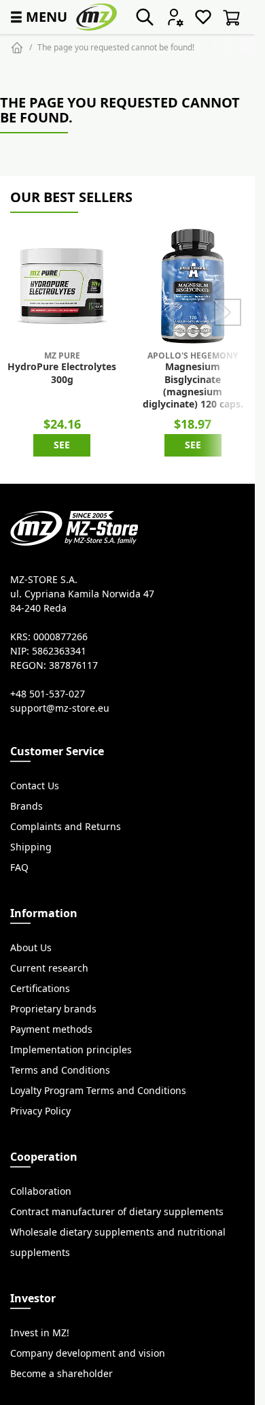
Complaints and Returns (65, 826)
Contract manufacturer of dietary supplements (117, 1212)
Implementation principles (71, 1050)
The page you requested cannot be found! (115, 47)
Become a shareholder (61, 1373)
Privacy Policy (40, 1111)
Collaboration (40, 1191)
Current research (49, 968)
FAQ (19, 867)
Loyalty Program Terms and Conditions (98, 1090)
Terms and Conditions (60, 1070)
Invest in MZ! (39, 1333)
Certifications (40, 988)
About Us (31, 948)
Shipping (31, 847)
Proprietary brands (53, 1009)
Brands (26, 806)
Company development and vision (87, 1353)
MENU (37, 17)
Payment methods (51, 1029)
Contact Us (34, 786)
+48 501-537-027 (47, 694)
